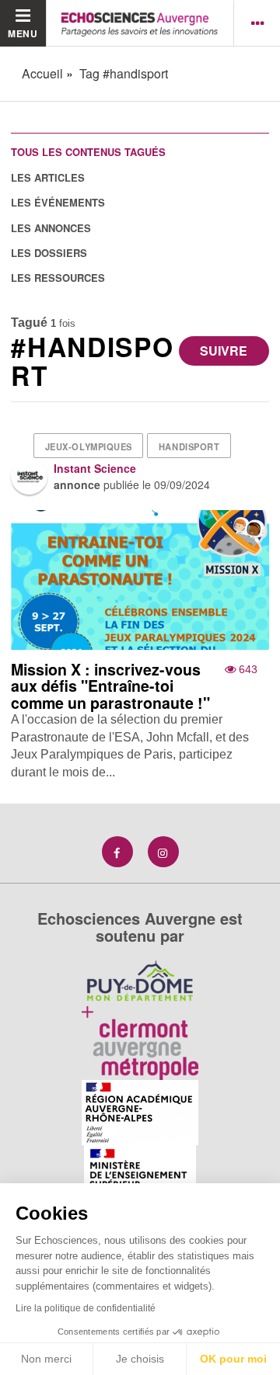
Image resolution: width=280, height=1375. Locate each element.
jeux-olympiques (88, 446)
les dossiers (49, 252)
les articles (48, 177)
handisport (189, 446)
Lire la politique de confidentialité (86, 1308)
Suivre (223, 350)
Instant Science (95, 468)
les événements (58, 202)
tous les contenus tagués (88, 151)
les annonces (51, 227)
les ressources (58, 277)
